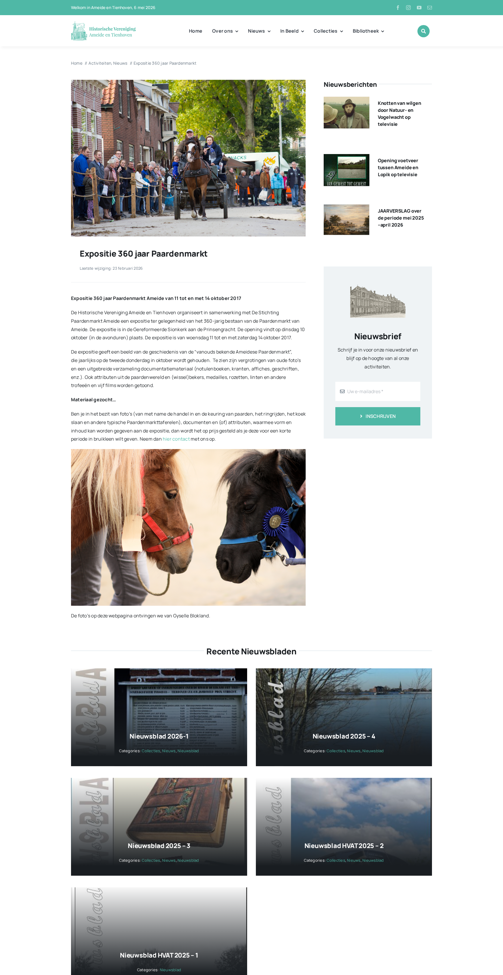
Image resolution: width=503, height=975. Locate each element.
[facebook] (398, 7)
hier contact (177, 439)
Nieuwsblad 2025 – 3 (159, 845)
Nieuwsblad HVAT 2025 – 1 (159, 955)
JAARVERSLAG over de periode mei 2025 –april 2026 (401, 218)
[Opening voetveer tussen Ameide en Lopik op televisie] (346, 158)
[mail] (429, 7)
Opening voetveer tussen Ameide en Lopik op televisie (398, 167)
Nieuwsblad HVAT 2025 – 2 (344, 845)
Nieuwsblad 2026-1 (159, 736)
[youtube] (419, 7)
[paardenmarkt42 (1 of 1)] (188, 82)
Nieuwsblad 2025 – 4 (344, 736)
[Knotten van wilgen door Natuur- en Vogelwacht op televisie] (346, 101)
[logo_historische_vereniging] (103, 23)
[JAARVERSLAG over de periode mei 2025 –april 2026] (346, 208)
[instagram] (408, 7)
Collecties (151, 750)
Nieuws (169, 750)
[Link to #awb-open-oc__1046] (423, 31)
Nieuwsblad (188, 750)
